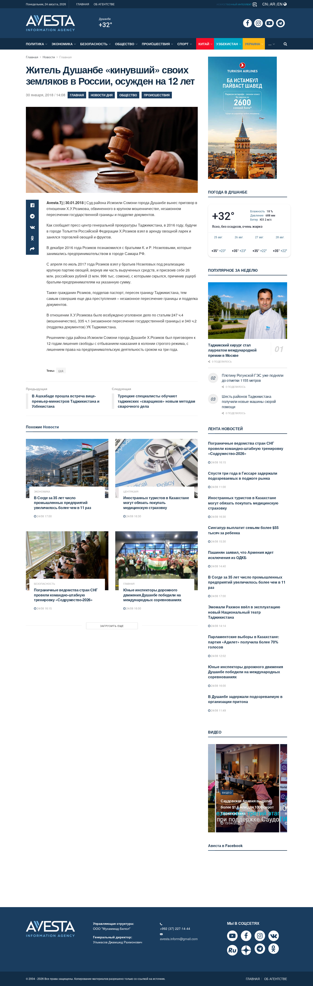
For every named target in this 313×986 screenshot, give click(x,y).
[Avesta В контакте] (273, 936)
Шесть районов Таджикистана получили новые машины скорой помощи (249, 401)
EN (280, 4)
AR (272, 4)
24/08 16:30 (133, 516)
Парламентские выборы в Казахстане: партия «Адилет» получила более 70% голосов (243, 642)
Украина (252, 44)
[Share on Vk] (32, 227)
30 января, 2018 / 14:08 (45, 94)
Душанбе (105, 19)
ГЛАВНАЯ (82, 4)
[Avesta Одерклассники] (273, 948)
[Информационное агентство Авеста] (50, 22)
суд (60, 370)
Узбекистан (227, 44)
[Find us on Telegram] (280, 23)
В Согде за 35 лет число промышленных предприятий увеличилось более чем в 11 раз (62, 502)
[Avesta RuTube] (232, 950)
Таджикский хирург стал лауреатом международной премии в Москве (232, 350)
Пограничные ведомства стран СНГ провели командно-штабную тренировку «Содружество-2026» (66, 594)
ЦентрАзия (130, 491)
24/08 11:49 (218, 710)
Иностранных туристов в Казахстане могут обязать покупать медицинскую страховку (156, 502)
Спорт (183, 44)
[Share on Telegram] (32, 216)
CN (265, 4)
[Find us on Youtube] (269, 23)
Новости (49, 57)
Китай (203, 44)
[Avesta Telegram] (260, 948)
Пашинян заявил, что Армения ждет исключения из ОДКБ (241, 555)
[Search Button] (285, 44)
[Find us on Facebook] (247, 23)
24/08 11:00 (218, 487)
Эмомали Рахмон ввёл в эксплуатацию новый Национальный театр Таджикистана (244, 612)
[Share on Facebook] (32, 205)
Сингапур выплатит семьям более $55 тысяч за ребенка (243, 530)
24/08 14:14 (218, 626)
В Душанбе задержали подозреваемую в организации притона (245, 699)
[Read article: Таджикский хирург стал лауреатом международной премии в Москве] (247, 310)
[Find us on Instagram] (258, 23)
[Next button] (284, 788)
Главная (32, 57)
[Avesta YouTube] (232, 936)
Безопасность (93, 44)
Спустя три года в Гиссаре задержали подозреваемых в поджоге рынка (242, 476)
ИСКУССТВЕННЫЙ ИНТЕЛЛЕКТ (234, 4)
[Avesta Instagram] (260, 936)
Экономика (62, 44)
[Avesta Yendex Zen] (246, 950)
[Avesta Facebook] (246, 936)
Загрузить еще (112, 626)
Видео (227, 798)
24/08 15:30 (218, 541)
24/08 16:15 (44, 608)
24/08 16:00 (133, 608)
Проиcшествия (156, 44)
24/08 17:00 (44, 516)
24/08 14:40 (218, 566)
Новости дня (102, 95)
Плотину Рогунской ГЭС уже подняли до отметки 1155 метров (252, 378)
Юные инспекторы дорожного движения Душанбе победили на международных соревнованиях (152, 594)
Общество (124, 44)
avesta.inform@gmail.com (179, 938)
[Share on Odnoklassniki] (32, 238)
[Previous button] (211, 788)
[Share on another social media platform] (32, 249)
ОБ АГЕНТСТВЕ (104, 4)
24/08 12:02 (218, 656)
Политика (35, 44)
